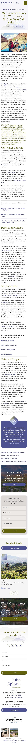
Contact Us (5, 740)
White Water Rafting (20, 461)
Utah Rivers (13, 458)
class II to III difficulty (7, 326)
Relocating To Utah (8, 340)
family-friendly (10, 276)
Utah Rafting (5, 458)
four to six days (5, 250)
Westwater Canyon (7, 461)
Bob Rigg (4, 83)
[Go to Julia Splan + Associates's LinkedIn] (16, 645)
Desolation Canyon (19, 452)
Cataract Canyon (6, 452)
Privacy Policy (13, 740)
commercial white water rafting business (13, 88)
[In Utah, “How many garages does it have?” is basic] (14, 732)
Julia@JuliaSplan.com (16, 697)
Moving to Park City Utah (10, 345)
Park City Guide (7, 354)
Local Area (21, 9)
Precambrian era (6, 165)
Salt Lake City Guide (8, 349)
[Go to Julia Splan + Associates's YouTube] (20, 645)
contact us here (14, 443)
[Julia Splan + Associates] (7, 3)
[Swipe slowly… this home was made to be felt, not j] (5, 732)
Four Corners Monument (10, 295)
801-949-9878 (16, 695)
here (22, 268)
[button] (25, 3)
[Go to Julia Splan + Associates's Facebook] (8, 645)
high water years (10, 374)
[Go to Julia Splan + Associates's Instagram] (12, 645)
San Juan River (14, 455)
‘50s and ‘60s (23, 90)
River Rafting (5, 455)
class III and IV (11, 172)
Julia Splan (4, 86)
